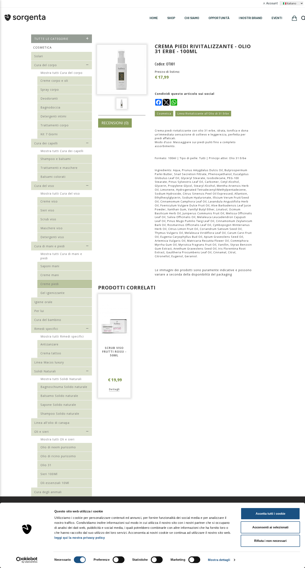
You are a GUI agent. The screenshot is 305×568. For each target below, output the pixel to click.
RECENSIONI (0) (114, 122)
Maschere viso (51, 228)
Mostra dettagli (219, 560)
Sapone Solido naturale (58, 405)
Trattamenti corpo (54, 125)
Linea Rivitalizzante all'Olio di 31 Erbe (203, 113)
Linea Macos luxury (49, 362)
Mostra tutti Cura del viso (60, 193)
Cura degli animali (48, 492)
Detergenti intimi (53, 116)
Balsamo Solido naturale (59, 396)
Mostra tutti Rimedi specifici (62, 336)
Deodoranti (49, 98)
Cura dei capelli (46, 143)
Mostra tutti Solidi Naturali (61, 379)
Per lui (39, 311)
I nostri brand (250, 18)
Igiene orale (43, 302)
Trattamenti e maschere (59, 168)
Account (272, 3)
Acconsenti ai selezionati (270, 527)
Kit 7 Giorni (49, 134)
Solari (38, 56)
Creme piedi (49, 284)
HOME (154, 18)
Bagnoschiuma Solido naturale (63, 387)
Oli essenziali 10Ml (54, 483)
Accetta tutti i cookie (270, 513)
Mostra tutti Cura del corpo (61, 73)
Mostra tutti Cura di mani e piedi (61, 256)
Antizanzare (49, 344)
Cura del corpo (45, 65)
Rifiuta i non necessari (270, 540)
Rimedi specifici (46, 329)
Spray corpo (49, 89)
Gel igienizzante (52, 293)
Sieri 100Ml (48, 474)
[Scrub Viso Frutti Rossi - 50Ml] (114, 320)
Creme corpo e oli (54, 81)
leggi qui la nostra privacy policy (79, 537)
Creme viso (49, 201)
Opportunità (219, 18)
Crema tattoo (50, 353)
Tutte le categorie (51, 39)
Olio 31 (45, 465)
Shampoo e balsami (55, 159)
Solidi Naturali (45, 371)
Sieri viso (47, 210)
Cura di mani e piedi (49, 246)
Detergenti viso (52, 237)
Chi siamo (191, 18)
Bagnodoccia (50, 107)
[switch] (118, 559)
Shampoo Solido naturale (59, 414)
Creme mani (49, 275)
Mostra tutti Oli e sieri (57, 439)
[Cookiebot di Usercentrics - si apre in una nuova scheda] (27, 560)
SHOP (171, 18)
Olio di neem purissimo (58, 447)
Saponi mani (49, 266)
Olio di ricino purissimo (58, 456)
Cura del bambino (47, 320)
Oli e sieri (41, 432)
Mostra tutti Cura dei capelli (61, 151)
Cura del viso (44, 186)
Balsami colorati (53, 177)
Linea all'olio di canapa (52, 423)
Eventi (277, 18)
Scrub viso (48, 219)
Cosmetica (164, 113)
